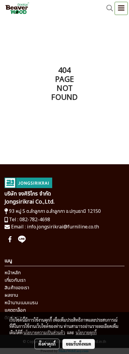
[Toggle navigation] (121, 8)
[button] (108, 8)
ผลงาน (11, 295)
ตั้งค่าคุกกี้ (47, 344)
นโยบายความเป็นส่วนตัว (44, 332)
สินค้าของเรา (16, 287)
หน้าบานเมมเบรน (21, 302)
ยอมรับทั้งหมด (78, 344)
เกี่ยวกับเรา (15, 280)
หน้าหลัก (12, 272)
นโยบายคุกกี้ (86, 332)
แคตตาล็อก (15, 310)
